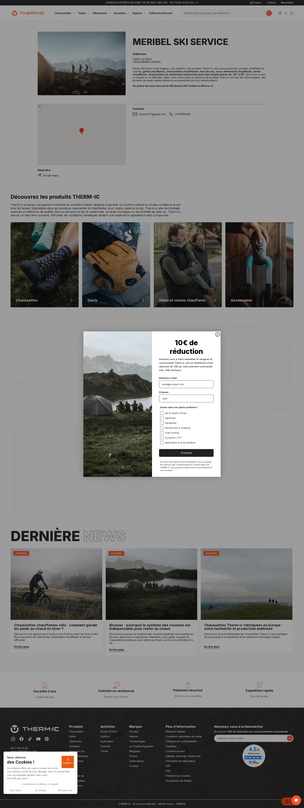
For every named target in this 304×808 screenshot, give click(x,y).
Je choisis (40, 790)
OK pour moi (65, 790)
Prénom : (164, 392)
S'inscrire (186, 452)
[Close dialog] (218, 334)
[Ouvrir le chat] (296, 800)
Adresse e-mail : (168, 378)
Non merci (15, 790)
